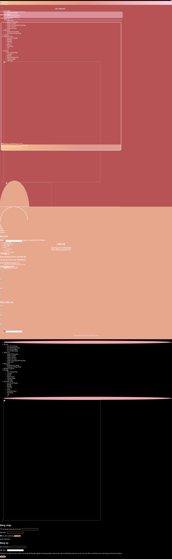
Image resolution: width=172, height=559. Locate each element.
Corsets (9, 54)
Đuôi (8, 44)
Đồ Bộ (9, 56)
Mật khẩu (3, 532)
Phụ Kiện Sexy (8, 36)
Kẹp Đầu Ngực (12, 391)
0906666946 (67, 248)
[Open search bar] (4, 238)
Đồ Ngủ (6, 51)
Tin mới (9, 249)
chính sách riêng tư (116, 553)
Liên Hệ (6, 250)
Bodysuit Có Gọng (13, 31)
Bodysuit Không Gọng (14, 33)
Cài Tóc (9, 43)
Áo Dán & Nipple (12, 38)
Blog (5, 247)
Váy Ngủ (10, 60)
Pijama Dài (10, 376)
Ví (8, 49)
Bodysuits (7, 30)
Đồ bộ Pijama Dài (12, 57)
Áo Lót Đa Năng (12, 14)
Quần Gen (10, 20)
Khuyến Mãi (7, 242)
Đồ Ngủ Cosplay (9, 368)
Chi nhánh (10, 252)
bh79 (1, 338)
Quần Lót (6, 352)
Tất (8, 48)
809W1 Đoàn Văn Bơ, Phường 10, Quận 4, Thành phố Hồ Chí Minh (22, 240)
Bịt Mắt (9, 41)
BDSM (9, 39)
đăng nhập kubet (11, 338)
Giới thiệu (7, 246)
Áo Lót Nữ (7, 11)
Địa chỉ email (4, 547)
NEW (6, 342)
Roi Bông (10, 46)
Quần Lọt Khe (11, 23)
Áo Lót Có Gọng (12, 346)
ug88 (4, 338)
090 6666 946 (21, 257)
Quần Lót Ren (11, 27)
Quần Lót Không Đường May (16, 25)
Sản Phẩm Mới (8, 244)
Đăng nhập (17, 536)
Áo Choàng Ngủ (12, 52)
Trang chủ (3, 12)
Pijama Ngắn (11, 59)
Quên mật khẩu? (5, 539)
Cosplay (6, 35)
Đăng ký (3, 556)
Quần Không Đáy (12, 22)
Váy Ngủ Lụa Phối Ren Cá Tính (11, 146)
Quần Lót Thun (12, 28)
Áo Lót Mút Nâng (12, 351)
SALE (6, 398)
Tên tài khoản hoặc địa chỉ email (11, 529)
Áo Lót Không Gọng (13, 15)
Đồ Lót (6, 344)
